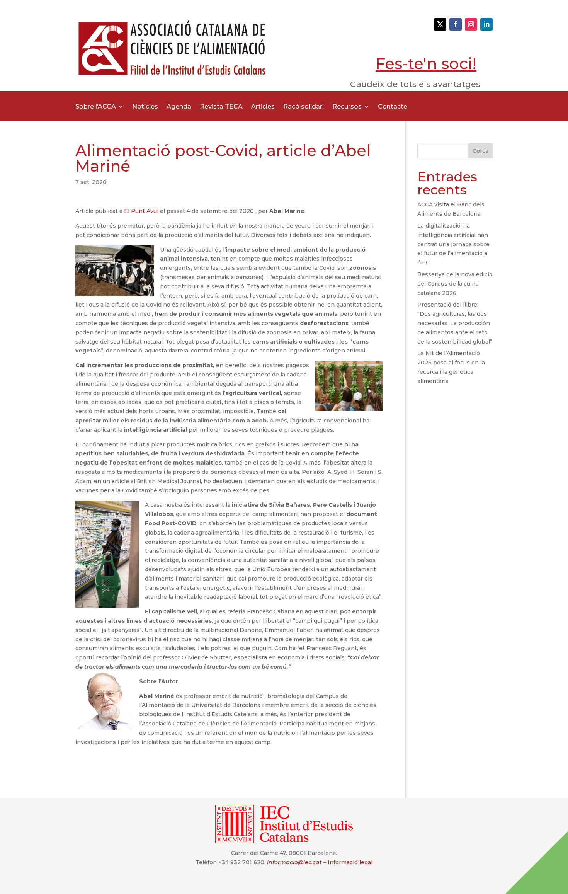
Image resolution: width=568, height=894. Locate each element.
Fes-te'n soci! (426, 63)
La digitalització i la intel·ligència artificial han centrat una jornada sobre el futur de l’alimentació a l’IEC (453, 244)
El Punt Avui (142, 211)
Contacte (392, 107)
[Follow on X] (440, 24)
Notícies (145, 107)
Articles (263, 107)
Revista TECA (221, 107)
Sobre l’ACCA (95, 107)
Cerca (480, 150)
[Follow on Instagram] (471, 24)
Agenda (179, 107)
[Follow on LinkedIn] (486, 24)
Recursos (347, 107)
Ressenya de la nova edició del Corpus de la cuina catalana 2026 (455, 283)
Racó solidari (303, 107)
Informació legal (350, 862)
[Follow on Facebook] (455, 24)
